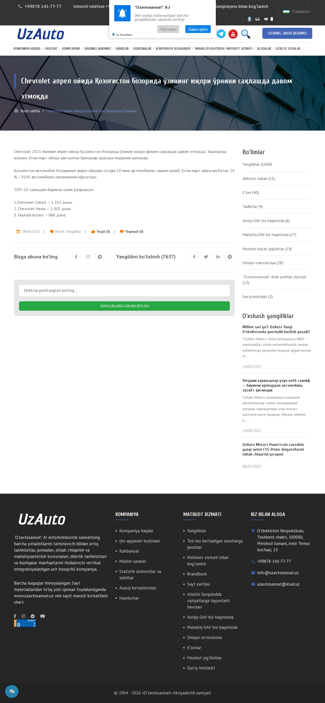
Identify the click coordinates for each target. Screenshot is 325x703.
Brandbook (197, 574)
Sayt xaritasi (198, 584)
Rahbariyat (129, 551)
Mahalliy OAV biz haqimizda (269, 234)
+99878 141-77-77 (43, 6)
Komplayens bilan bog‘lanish (241, 6)
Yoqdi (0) (100, 231)
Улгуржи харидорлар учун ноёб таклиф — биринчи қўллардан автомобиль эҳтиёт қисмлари (276, 385)
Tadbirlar (252, 206)
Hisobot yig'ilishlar (204, 658)
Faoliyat (51, 48)
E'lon (250, 192)
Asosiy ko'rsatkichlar (137, 588)
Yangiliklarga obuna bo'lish (124, 306)
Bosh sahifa (30, 110)
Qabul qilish (198, 29)
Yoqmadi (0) (131, 231)
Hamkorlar (129, 598)
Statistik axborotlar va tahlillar (140, 575)
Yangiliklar (74, 231)
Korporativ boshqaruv (173, 48)
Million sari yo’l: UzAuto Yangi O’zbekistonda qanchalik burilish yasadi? (276, 329)
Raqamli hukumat (98, 48)
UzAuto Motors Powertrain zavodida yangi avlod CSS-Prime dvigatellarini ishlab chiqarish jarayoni (273, 449)
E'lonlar (194, 647)
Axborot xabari (258, 178)
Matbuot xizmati (239, 48)
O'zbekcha (302, 11)
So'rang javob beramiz (287, 33)
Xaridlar (122, 48)
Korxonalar (142, 48)
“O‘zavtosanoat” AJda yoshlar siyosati (274, 279)
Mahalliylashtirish (209, 48)
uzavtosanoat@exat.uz (278, 584)
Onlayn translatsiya (262, 262)
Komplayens (71, 48)
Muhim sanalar (132, 561)
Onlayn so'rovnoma (204, 637)
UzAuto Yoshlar (288, 48)
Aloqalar (264, 48)
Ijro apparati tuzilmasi (139, 541)
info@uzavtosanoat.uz (278, 572)
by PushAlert (124, 35)
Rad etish (168, 29)
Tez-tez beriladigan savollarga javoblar (214, 544)
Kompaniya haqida (27, 48)
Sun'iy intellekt (257, 296)
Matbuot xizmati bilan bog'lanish (208, 561)
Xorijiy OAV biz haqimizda (266, 220)
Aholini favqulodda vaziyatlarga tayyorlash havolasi (208, 600)
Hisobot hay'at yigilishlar (267, 248)
